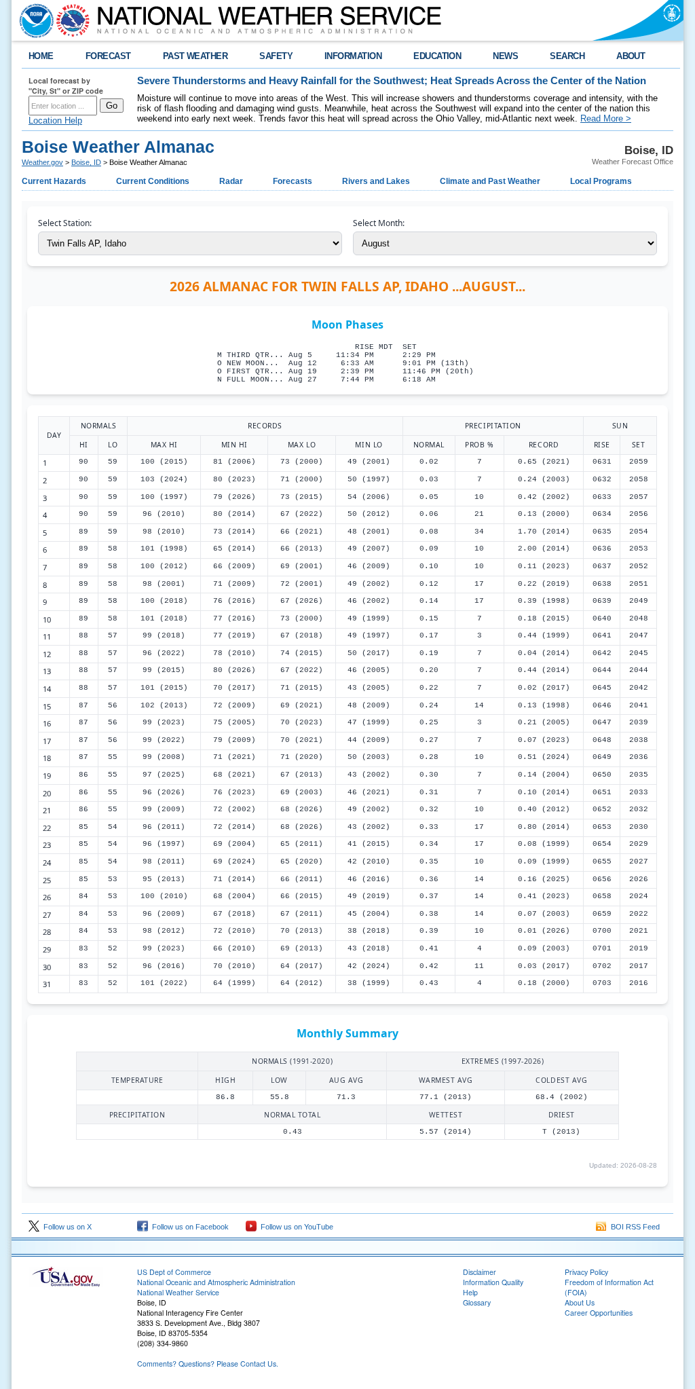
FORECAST (108, 56)
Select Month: (379, 223)
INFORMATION (352, 56)
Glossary (477, 1302)
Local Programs (601, 181)
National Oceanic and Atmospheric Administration (216, 1282)
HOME (41, 56)
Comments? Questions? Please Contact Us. (207, 1363)
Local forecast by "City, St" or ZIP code (66, 85)
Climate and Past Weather (490, 181)
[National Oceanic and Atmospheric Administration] (33, 20)
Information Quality (493, 1282)
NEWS (505, 56)
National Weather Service (178, 1292)
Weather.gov (42, 162)
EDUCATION (437, 56)
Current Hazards (54, 181)
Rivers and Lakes (376, 181)
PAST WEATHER (195, 56)
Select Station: (65, 223)
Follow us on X (65, 1227)
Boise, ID (86, 162)
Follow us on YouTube (295, 1227)
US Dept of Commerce (174, 1272)
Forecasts (292, 181)
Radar (231, 181)
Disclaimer (479, 1272)
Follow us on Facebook (188, 1227)
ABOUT (630, 56)
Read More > (605, 118)
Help (470, 1292)
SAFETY (276, 56)
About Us (580, 1302)
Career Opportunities (599, 1313)
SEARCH (567, 56)
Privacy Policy (586, 1272)
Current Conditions (152, 181)
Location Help (55, 120)
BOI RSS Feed (633, 1227)
